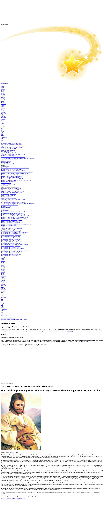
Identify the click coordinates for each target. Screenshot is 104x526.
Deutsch (3, 89)
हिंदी (1, 130)
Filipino (2, 93)
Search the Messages (6, 183)
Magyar (2, 101)
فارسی (2, 134)
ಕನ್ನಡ (2, 124)
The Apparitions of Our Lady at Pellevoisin (11, 239)
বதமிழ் (2, 121)
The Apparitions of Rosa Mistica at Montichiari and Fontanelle (16, 250)
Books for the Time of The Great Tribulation (11, 228)
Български (3, 117)
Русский (3, 119)
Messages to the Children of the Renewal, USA (12, 177)
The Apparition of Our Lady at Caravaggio (11, 231)
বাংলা (2, 120)
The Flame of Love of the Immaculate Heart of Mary (13, 157)
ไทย (2, 128)
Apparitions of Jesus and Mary (8, 163)
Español (2, 91)
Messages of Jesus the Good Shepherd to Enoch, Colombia (15, 168)
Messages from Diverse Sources (8, 181)
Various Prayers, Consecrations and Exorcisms (12, 144)
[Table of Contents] (12, 370)
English (2, 90)
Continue (85, 341)
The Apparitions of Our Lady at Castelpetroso (12, 241)
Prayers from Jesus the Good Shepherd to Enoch (12, 146)
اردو (2, 133)
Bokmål (2, 86)
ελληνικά (3, 116)
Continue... (69, 331)
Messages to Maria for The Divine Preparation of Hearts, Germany (17, 172)
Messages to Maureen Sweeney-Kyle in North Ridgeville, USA (16, 180)
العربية (2, 131)
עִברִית (2, 135)
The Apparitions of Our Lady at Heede (10, 247)
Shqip (2, 109)
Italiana (2, 98)
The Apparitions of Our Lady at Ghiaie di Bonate (12, 248)
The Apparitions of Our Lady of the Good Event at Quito (14, 232)
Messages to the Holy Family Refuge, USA (11, 176)
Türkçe (2, 115)
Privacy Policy (4, 315)
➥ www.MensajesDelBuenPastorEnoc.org (15, 498)
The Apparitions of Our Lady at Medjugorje (11, 252)
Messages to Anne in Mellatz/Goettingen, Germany (13, 170)
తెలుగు (2, 123)
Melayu (2, 102)
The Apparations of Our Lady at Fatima (10, 243)
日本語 (2, 138)
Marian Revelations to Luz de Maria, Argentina (12, 169)
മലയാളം (3, 126)
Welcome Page (4, 185)
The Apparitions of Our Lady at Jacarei (10, 255)
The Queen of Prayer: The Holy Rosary (11, 143)
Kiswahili (3, 100)
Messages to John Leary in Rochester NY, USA (12, 179)
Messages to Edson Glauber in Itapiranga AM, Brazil (13, 174)
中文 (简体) (4, 137)
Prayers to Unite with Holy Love (8, 155)
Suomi (2, 110)
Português (3, 106)
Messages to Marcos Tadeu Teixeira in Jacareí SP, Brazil (14, 173)
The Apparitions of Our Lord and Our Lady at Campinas (14, 244)
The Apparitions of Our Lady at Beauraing (11, 246)
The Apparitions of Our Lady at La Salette (11, 235)
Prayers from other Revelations (8, 150)
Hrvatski (3, 95)
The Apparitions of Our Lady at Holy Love (11, 254)
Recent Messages (5, 166)
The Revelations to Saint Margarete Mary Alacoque (13, 233)
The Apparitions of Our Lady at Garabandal (11, 251)
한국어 (2, 140)
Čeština (2, 87)
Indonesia (3, 97)
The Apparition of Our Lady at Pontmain (10, 237)
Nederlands (3, 104)
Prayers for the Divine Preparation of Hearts (11, 147)
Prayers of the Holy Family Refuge (9, 148)
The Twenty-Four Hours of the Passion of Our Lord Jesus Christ (17, 158)
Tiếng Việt (3, 113)
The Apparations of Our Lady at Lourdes (10, 236)
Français (3, 94)
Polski (2, 105)
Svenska (3, 112)
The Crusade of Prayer (6, 151)
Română (3, 108)
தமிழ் (2, 292)
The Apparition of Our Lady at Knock (10, 240)
